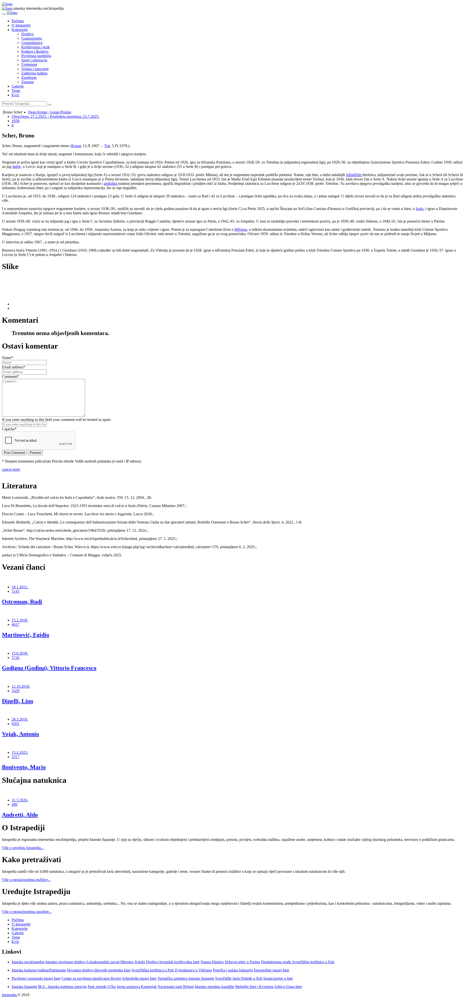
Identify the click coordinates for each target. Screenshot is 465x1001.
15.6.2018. (20, 653)
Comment (10, 376)
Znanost (27, 82)
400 (14, 804)
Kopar (76, 146)
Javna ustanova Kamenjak (137, 987)
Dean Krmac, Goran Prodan (49, 112)
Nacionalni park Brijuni (176, 987)
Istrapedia (10, 995)
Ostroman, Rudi (22, 601)
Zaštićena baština (34, 73)
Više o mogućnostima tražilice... (26, 880)
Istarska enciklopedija (28, 962)
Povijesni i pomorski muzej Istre (36, 978)
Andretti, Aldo (20, 815)
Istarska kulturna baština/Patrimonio (39, 970)
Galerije (18, 86)
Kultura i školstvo (34, 51)
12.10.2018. (21, 686)
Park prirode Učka (102, 987)
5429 (15, 691)
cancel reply (11, 469)
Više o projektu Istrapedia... (23, 848)
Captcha (9, 429)
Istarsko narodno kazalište (214, 987)
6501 (15, 724)
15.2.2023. (20, 752)
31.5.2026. (20, 800)
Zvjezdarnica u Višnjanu (193, 970)
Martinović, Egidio (25, 635)
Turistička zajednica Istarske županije (185, 978)
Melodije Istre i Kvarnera (254, 987)
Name (7, 358)
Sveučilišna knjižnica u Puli (153, 970)
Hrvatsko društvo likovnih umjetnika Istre (99, 970)
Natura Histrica (212, 962)
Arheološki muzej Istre (139, 978)
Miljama (240, 229)
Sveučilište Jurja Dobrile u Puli (238, 978)
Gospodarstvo (32, 43)
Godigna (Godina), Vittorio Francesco (49, 668)
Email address (13, 367)
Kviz (15, 95)
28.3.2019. (20, 719)
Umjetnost (29, 64)
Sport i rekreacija (34, 60)
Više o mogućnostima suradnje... (27, 912)
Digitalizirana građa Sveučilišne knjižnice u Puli (297, 962)
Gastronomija (31, 38)
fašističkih (354, 175)
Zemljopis (29, 77)
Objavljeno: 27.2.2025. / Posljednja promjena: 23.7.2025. (55, 116)
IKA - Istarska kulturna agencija (62, 987)
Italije (16, 166)
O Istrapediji (21, 25)
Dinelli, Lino (17, 701)
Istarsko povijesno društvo (65, 962)
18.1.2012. (20, 587)
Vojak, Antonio (20, 734)
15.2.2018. (20, 620)
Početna (18, 21)
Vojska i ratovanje (35, 69)
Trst (107, 146)
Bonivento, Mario (24, 767)
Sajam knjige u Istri (278, 978)
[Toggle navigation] (4, 14)
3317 (15, 757)
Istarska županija (24, 987)
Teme (16, 91)
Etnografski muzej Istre (271, 970)
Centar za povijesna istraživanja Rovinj (91, 978)
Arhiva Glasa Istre (288, 987)
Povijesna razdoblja (36, 56)
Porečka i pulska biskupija (233, 970)
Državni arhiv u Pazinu (242, 962)
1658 (15, 121)
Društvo (27, 34)
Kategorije (20, 30)
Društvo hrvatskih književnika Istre (173, 962)
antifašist (111, 183)
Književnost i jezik (35, 47)
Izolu (419, 209)
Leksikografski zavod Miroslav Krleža (115, 962)
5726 (15, 658)
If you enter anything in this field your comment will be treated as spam (56, 420)
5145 (15, 591)
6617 (15, 624)
